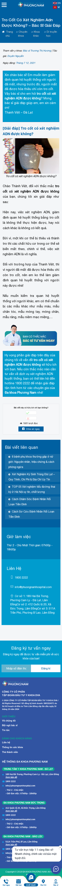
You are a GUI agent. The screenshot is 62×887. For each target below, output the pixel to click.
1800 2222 (21, 577)
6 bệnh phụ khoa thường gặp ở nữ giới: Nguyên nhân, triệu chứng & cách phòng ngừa (31, 461)
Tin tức (6, 730)
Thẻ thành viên (10, 752)
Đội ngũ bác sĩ (10, 725)
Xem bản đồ (11, 777)
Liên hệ (6, 742)
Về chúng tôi (9, 720)
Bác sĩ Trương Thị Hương (37, 50)
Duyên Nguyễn (15, 56)
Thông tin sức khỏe (12, 747)
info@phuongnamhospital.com (33, 587)
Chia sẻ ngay (33, 429)
